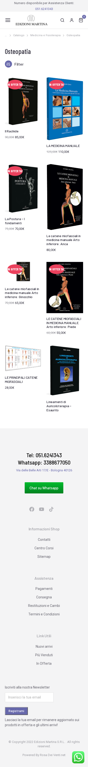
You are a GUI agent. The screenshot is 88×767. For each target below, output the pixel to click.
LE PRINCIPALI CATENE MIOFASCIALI (21, 379)
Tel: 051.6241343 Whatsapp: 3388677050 (44, 459)
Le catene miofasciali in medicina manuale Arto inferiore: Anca (63, 240)
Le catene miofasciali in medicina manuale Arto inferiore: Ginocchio (22, 293)
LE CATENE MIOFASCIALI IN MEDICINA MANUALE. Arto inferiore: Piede (63, 323)
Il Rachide (12, 131)
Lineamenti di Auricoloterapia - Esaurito (58, 406)
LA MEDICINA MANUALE (63, 146)
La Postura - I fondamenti (15, 221)
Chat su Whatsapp (44, 488)
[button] (8, 20)
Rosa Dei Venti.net (53, 755)
